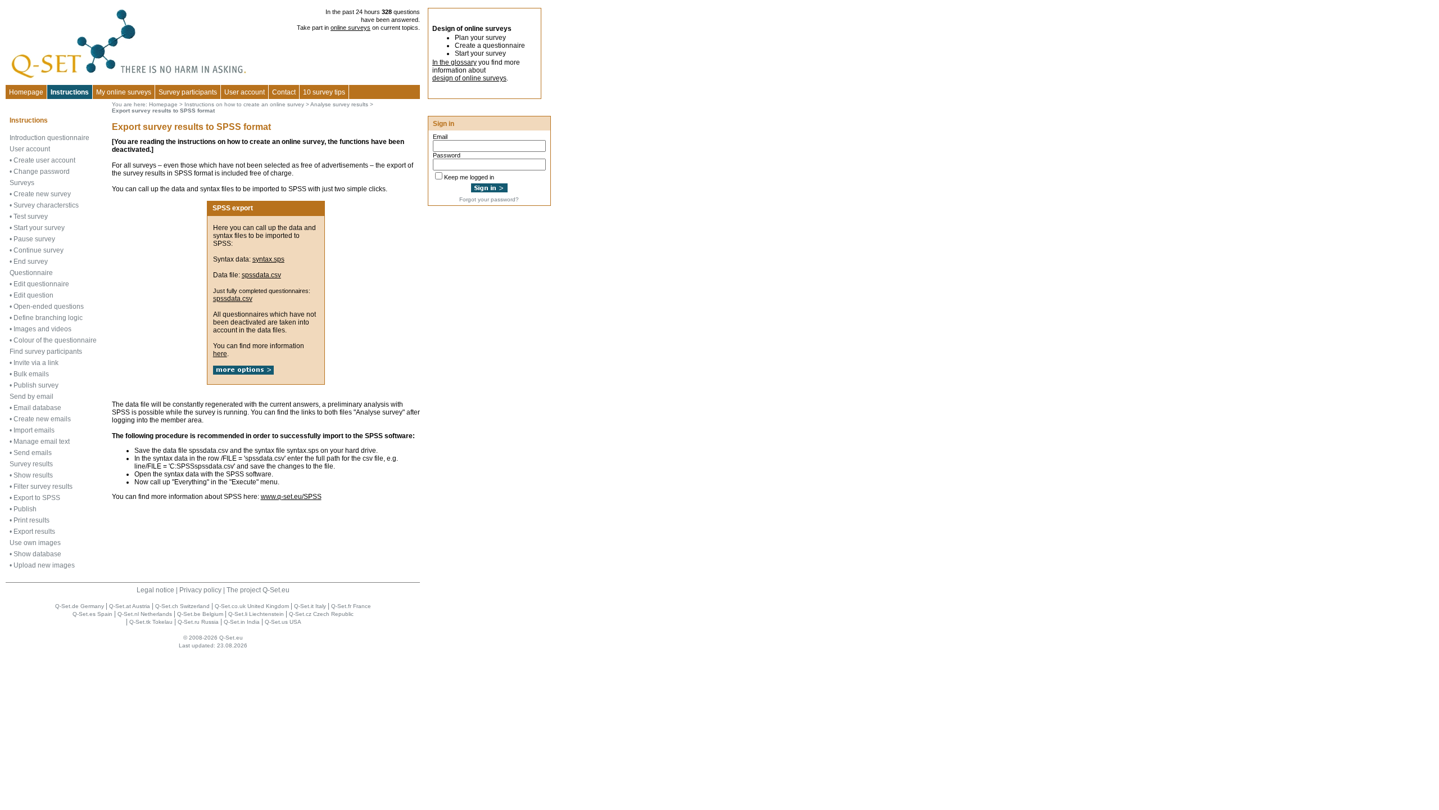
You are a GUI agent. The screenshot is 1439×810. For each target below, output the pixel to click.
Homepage (26, 92)
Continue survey (38, 250)
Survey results (31, 464)
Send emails (32, 453)
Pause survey (34, 239)
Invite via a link (35, 363)
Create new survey (42, 194)
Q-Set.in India (242, 622)
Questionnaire (31, 273)
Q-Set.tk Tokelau (151, 622)
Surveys (22, 183)
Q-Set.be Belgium (200, 614)
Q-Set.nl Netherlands (144, 614)
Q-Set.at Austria (129, 606)
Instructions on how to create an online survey (244, 104)
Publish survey (35, 385)
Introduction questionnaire (49, 138)
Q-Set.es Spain (92, 614)
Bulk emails (31, 374)
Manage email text (41, 442)
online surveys (350, 27)
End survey (30, 262)
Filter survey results (43, 486)
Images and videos (42, 329)
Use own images (35, 543)
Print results (31, 520)
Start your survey (39, 228)
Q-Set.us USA (283, 622)
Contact (284, 92)
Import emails (34, 430)
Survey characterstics (46, 205)
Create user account (44, 160)
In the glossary (454, 62)
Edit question (33, 295)
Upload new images (44, 565)
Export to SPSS (36, 498)
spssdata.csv (261, 275)
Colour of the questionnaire (55, 340)
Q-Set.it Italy (310, 606)
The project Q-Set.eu (258, 590)
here (220, 354)
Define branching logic (48, 318)
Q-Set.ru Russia (198, 622)
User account (30, 149)
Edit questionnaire (41, 284)
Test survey (30, 216)
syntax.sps (268, 259)
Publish (25, 509)
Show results (33, 475)
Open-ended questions (48, 306)
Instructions (70, 92)
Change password (41, 172)
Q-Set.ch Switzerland (182, 606)
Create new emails (42, 419)
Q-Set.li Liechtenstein (256, 614)
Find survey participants (46, 352)
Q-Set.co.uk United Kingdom (252, 606)
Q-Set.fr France (351, 606)
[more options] (243, 372)
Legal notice (155, 590)
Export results (34, 532)
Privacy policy (200, 590)
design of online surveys (469, 78)
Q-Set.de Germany (79, 606)
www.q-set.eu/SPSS (291, 497)
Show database (37, 554)
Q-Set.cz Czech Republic (321, 614)
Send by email (31, 396)
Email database (37, 408)
